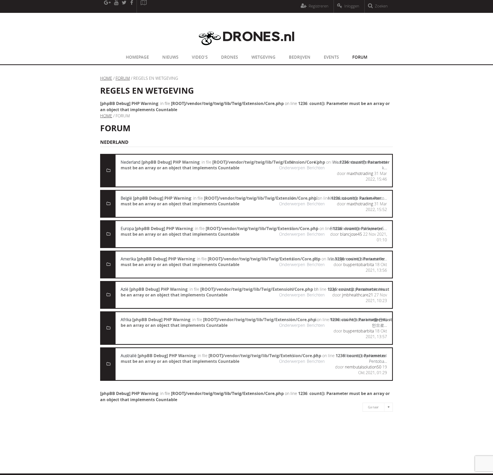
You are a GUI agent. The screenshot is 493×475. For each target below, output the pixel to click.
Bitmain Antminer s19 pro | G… (358, 228)
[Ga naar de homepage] (246, 48)
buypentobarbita (358, 264)
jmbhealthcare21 (357, 295)
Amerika (128, 259)
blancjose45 (351, 234)
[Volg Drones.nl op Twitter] (124, 6)
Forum (359, 57)
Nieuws (170, 57)
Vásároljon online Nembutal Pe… (357, 259)
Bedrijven (299, 57)
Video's (200, 57)
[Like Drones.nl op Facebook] (131, 6)
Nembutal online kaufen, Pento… (357, 198)
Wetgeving (263, 57)
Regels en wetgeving (147, 90)
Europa (127, 228)
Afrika (126, 319)
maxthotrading (360, 173)
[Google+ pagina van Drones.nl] (107, 6)
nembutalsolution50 (363, 367)
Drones (229, 57)
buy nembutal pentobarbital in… (358, 289)
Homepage (137, 57)
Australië (129, 355)
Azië (124, 289)
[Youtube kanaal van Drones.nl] (116, 6)
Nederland (130, 162)
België (126, 198)
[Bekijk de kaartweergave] (143, 6)
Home (106, 78)
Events (331, 57)
